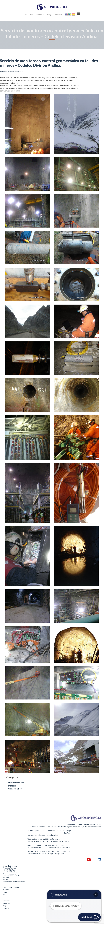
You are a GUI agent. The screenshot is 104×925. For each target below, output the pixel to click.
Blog (49, 14)
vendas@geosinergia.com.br (59, 847)
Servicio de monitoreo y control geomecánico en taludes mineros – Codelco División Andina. (49, 63)
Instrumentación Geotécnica (13, 887)
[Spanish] (73, 14)
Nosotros (29, 14)
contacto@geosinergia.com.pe (58, 841)
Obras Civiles (15, 788)
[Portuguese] (70, 14)
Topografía (6, 892)
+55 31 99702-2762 (41, 847)
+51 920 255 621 (40, 841)
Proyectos (40, 14)
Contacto (58, 14)
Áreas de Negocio (10, 866)
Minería (12, 785)
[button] (95, 894)
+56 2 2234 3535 (33, 835)
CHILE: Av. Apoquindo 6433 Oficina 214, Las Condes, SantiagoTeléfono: (49, 832)
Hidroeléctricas (16, 782)
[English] (66, 14)
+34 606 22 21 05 (40, 854)
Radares (6, 890)
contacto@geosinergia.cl (49, 835)
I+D (4, 895)
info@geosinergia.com (56, 854)
